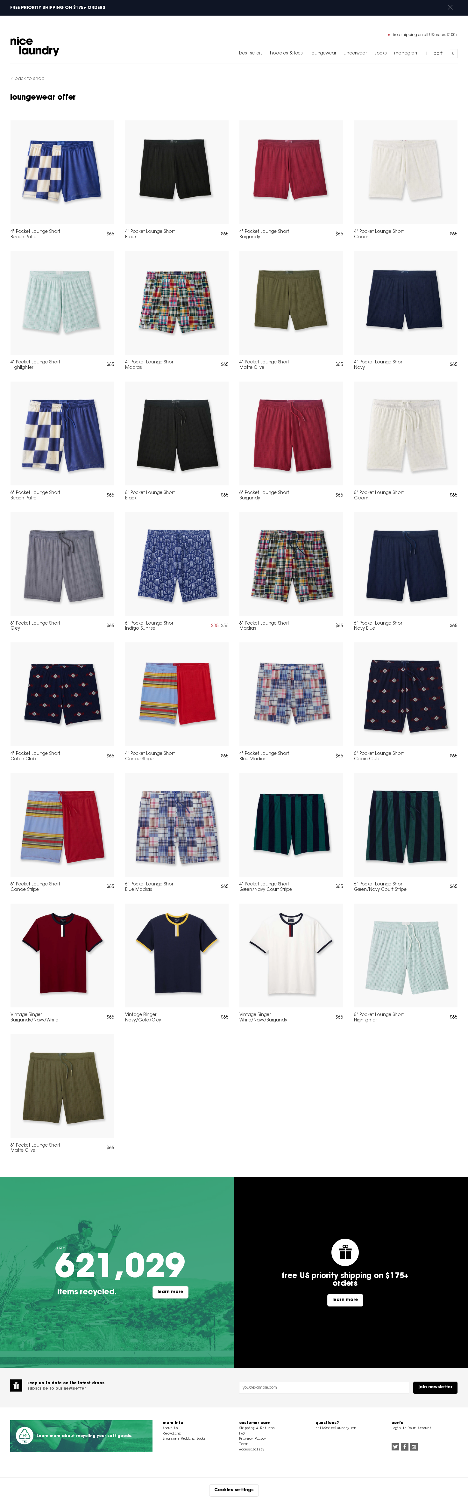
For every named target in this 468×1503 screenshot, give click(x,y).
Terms (244, 1444)
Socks (380, 53)
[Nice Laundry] (35, 46)
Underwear (355, 53)
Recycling (172, 1433)
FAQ (242, 1433)
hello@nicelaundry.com (336, 1428)
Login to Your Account (411, 1428)
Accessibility (251, 1449)
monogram (406, 53)
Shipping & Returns (257, 1428)
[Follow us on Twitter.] (395, 1447)
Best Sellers (251, 53)
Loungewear (323, 53)
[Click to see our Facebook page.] (404, 1447)
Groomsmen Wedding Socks (184, 1438)
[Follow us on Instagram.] (414, 1447)
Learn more (170, 1292)
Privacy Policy (252, 1438)
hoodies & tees (286, 53)
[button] (450, 8)
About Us (170, 1428)
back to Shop (30, 79)
